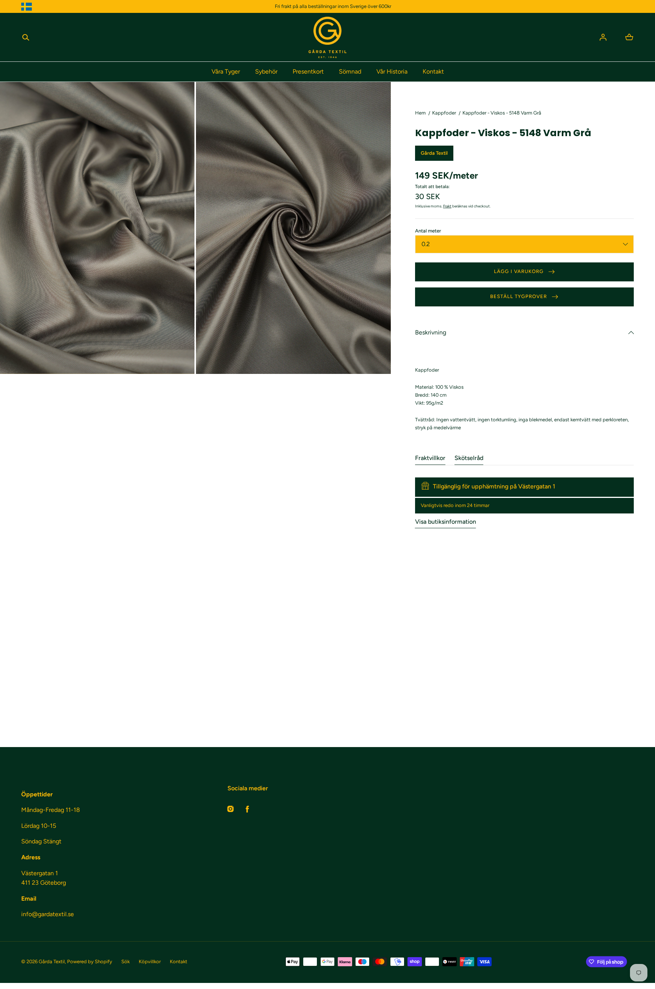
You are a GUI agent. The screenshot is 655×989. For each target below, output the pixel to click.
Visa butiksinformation (445, 521)
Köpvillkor (150, 961)
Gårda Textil (52, 961)
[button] (25, 37)
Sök (125, 961)
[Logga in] (603, 37)
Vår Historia (391, 71)
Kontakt (433, 71)
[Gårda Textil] (327, 37)
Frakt (447, 206)
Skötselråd (468, 458)
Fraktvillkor (430, 458)
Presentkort (308, 71)
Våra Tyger (226, 71)
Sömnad (350, 71)
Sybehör (266, 71)
